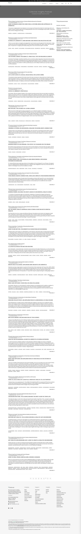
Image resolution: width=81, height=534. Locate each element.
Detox (14, 202)
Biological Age (22, 120)
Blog (46, 492)
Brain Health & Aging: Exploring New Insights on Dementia (27, 264)
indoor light (49, 349)
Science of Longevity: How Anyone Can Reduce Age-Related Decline (29, 40)
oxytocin (24, 151)
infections (31, 274)
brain (34, 184)
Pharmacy (38, 370)
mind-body (33, 310)
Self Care (27, 202)
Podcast (47, 489)
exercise (14, 255)
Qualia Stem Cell (59, 500)
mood (30, 255)
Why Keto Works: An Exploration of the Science (23, 317)
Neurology (18, 370)
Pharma (13, 370)
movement (52, 329)
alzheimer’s (14, 274)
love (16, 184)
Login (36, 491)
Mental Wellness (22, 202)
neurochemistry (20, 184)
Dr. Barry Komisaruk (17, 146)
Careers (25, 498)
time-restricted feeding (21, 407)
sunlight (16, 349)
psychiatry (35, 274)
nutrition (48, 329)
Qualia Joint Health (60, 498)
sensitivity (51, 467)
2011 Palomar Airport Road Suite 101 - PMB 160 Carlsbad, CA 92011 (13, 498)
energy (20, 239)
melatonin (33, 407)
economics (15, 310)
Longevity (13, 120)
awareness (35, 219)
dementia (10, 33)
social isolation (24, 83)
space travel (15, 448)
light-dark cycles (27, 408)
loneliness (29, 310)
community (24, 310)
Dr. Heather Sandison (13, 22)
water (45, 349)
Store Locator (37, 495)
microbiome (21, 448)
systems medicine (28, 33)
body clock (21, 408)
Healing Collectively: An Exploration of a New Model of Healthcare (30, 300)
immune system (20, 101)
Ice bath (9, 219)
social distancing (31, 83)
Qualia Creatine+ (60, 502)
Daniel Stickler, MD (12, 356)
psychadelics (34, 168)
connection (50, 66)
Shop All (58, 489)
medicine (37, 310)
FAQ (36, 492)
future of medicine (46, 291)
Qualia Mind (59, 491)
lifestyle (41, 255)
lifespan (47, 48)
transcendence (24, 66)
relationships (26, 184)
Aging (9, 120)
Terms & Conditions (28, 497)
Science (14, 371)
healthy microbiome (26, 430)
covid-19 (15, 83)
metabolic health (36, 329)
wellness (29, 239)
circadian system (43, 407)
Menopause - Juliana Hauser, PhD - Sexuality (64, 40)
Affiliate (25, 491)
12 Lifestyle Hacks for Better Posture (20, 246)
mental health (17, 66)
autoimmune (16, 387)
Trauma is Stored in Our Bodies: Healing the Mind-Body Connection (30, 128)
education (29, 447)
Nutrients (10, 202)
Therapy (18, 371)
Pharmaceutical (32, 370)
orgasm (10, 151)
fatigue (18, 468)
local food (45, 430)
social (31, 184)
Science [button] (51, 3)
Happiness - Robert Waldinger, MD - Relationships (64, 31)
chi (23, 239)
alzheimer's (14, 33)
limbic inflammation (41, 468)
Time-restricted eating (12, 407)
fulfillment (45, 66)
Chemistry (23, 370)
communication (11, 184)
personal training (28, 219)
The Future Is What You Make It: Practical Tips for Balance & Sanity (30, 56)
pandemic (36, 83)
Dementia (10, 274)
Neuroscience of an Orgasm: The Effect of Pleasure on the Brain (29, 144)
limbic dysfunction (48, 468)
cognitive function (21, 33)
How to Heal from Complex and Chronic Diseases (24, 457)
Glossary (47, 491)
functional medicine (21, 274)
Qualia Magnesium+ (60, 503)
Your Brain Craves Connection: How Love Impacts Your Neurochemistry (31, 175)
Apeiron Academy (19, 287)
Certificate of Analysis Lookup (40, 503)
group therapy (46, 219)
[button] (65, 3)
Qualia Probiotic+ (60, 506)
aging (13, 48)
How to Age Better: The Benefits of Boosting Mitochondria (27, 229)
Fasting (17, 120)
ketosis (12, 329)
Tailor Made (48, 370)
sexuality (14, 151)
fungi (16, 430)
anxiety (45, 274)
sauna (13, 219)
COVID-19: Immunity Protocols (18, 91)
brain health (10, 387)
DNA (34, 291)
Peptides (10, 291)
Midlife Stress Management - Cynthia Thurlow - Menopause (64, 50)
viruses (25, 448)
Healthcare (10, 310)
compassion (40, 219)
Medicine (26, 370)
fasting (9, 48)
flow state (36, 66)
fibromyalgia (10, 467)
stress (26, 168)
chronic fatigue (17, 467)
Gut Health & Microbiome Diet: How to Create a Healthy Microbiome (30, 440)
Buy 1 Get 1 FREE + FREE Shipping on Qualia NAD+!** (40, 0)
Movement (10, 255)
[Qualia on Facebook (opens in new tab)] (8, 508)
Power (17, 202)
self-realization (11, 66)
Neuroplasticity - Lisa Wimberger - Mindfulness (63, 36)
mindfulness (10, 388)
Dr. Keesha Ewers (26, 130)
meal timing (10, 408)
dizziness (14, 468)
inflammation (37, 48)
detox (18, 168)
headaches (36, 467)
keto (9, 329)
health (49, 255)
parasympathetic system (20, 469)
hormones (21, 291)
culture (19, 310)
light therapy (16, 408)
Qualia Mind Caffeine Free (61, 492)
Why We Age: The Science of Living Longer (21, 108)
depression (50, 274)
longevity (17, 48)
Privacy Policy (26, 494)
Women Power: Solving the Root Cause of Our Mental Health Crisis (30, 192)
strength (10, 331)
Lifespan (33, 120)
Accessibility (37, 497)
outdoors (20, 349)
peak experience (30, 66)
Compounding (43, 370)
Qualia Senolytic (59, 497)
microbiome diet (11, 447)
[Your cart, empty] (70, 3)
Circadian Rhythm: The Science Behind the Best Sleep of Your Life (29, 396)
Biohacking (10, 371)
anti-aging (51, 48)
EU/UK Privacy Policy (28, 495)
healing (28, 387)
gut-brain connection (35, 430)
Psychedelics (39, 168)
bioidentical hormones (28, 291)
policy (19, 83)
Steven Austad (28, 120)
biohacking (10, 256)
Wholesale (26, 500)
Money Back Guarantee (39, 498)
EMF (42, 349)
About (25, 489)
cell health (16, 239)
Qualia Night (59, 505)
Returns (36, 502)
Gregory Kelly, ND (12, 227)
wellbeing (35, 448)
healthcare (33, 447)
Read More (52, 33)
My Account (37, 489)
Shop (62, 3)
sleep (15, 329)
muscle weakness (44, 467)
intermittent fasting (50, 407)
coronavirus (10, 83)
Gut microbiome (11, 430)
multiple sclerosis (22, 387)
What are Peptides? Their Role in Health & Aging (23, 283)
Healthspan (37, 120)
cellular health (38, 349)
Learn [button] (57, 3)
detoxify (30, 469)
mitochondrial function (29, 48)
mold (24, 467)
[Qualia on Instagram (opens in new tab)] (10, 508)
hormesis (41, 291)
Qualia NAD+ (59, 495)
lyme (21, 467)
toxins (27, 274)
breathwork (22, 168)
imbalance (10, 468)
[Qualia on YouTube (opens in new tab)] (12, 508)
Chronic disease (23, 447)
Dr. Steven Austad (24, 110)
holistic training (21, 219)
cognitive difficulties (24, 468)
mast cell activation (33, 468)
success (37, 255)
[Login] (68, 3)
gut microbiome (46, 387)
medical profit (39, 447)
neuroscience (19, 151)
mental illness (41, 274)
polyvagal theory (11, 469)
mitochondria (22, 48)
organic (41, 430)
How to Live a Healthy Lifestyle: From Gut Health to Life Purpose (29, 379)
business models (45, 447)
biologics (14, 291)
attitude (34, 255)
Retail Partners (37, 494)
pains (40, 467)
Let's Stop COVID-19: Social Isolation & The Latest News (26, 74)
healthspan (43, 48)
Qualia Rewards (38, 500)
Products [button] (44, 3)
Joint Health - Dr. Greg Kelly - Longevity (64, 45)
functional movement (25, 255)
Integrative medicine (12, 168)
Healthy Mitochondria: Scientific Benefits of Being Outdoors (28, 339)
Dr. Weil (29, 168)
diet (45, 329)
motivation (27, 329)
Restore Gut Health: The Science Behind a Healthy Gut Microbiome (29, 417)
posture (18, 255)
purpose (40, 66)
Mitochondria (11, 239)
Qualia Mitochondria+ (60, 494)
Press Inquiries (27, 492)
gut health (20, 430)
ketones (41, 329)
